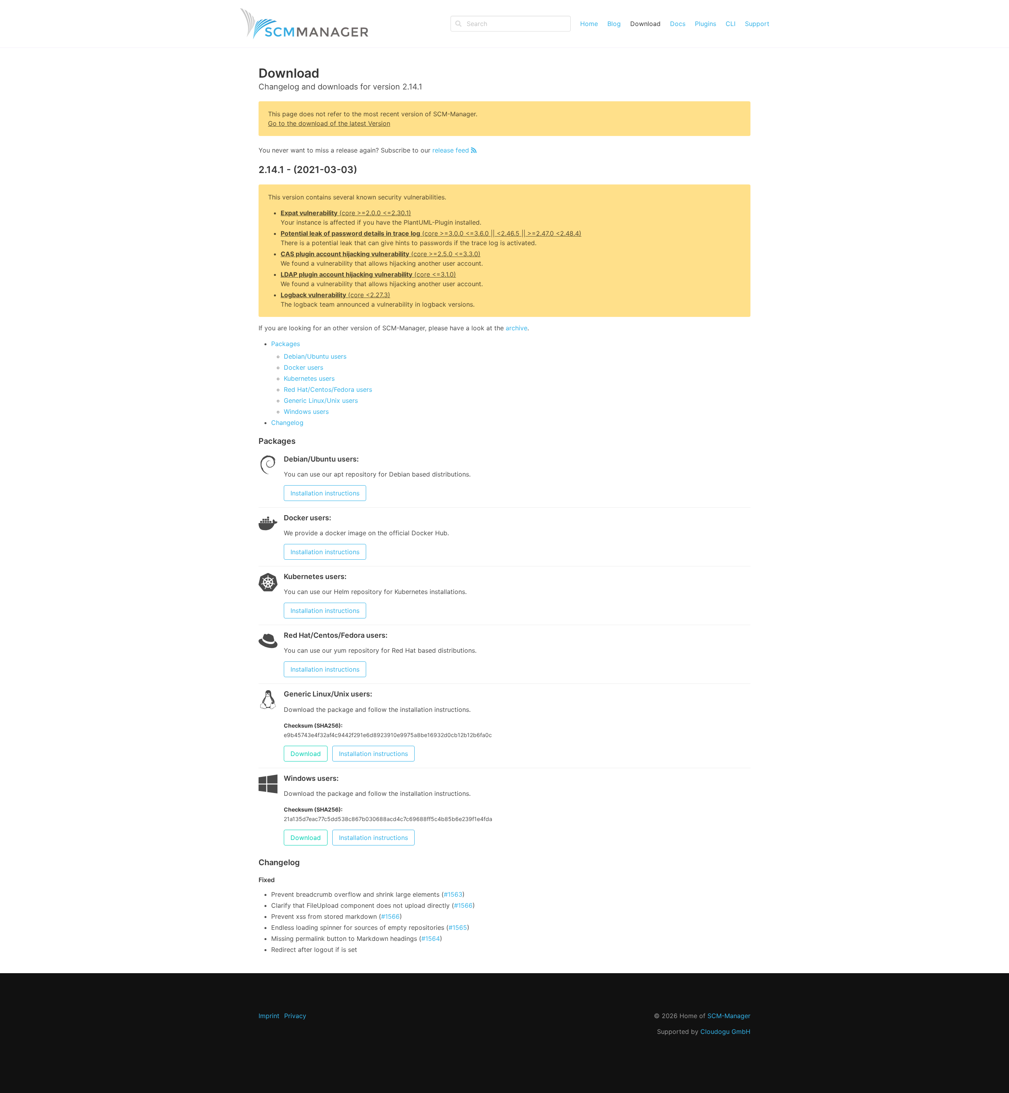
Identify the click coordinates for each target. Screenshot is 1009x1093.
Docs (677, 24)
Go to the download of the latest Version (329, 123)
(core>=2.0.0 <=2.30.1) (346, 213)
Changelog (287, 422)
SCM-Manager (728, 1016)
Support (757, 24)
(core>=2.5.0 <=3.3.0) (380, 254)
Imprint (269, 1016)
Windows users (306, 411)
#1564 (430, 938)
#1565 (458, 927)
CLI (730, 24)
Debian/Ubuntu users (315, 356)
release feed (451, 150)
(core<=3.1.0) (368, 274)
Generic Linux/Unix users (321, 400)
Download (645, 24)
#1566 (463, 905)
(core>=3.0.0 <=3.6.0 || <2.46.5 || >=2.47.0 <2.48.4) (431, 233)
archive (516, 328)
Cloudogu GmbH (725, 1031)
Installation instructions (324, 493)
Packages (285, 344)
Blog (614, 24)
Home (589, 24)
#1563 (453, 894)
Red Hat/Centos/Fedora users (328, 389)
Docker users (303, 367)
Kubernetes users (309, 378)
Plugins (705, 24)
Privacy (295, 1016)
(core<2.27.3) (335, 295)
